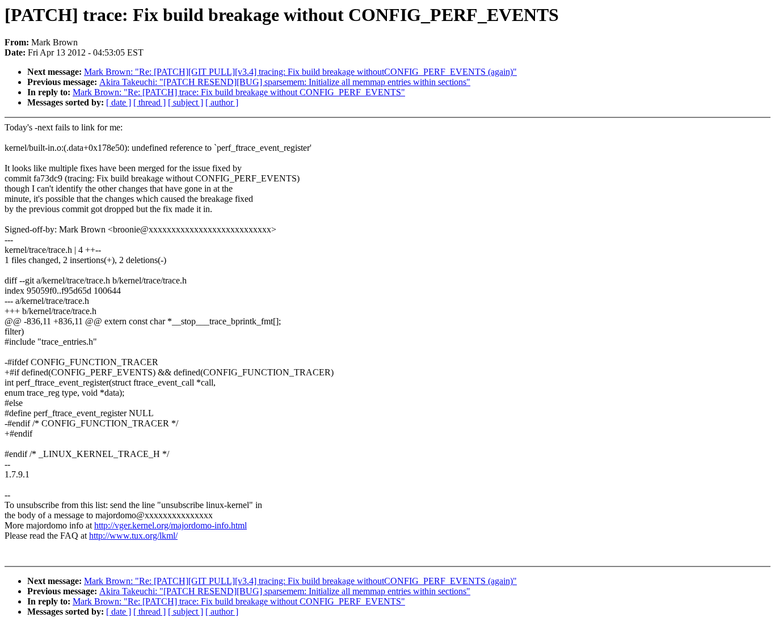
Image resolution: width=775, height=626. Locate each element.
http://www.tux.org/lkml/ (133, 535)
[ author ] (221, 102)
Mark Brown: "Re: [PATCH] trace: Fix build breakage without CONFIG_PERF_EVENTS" (239, 92)
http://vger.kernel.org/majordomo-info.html (170, 525)
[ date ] (118, 102)
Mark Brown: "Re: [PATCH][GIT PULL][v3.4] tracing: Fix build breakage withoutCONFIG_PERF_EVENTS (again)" (300, 72)
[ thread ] (149, 102)
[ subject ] (185, 102)
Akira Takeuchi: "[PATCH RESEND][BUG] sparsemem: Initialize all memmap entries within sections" (284, 82)
